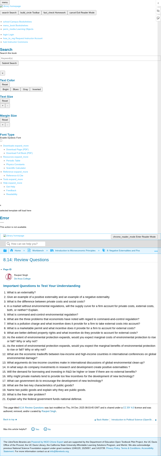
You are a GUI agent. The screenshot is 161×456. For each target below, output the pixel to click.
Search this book (8, 53)
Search (8, 244)
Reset (5, 84)
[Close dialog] (2, 222)
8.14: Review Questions (31, 407)
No (49, 429)
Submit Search (9, 63)
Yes (37, 429)
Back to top (8, 419)
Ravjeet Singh (49, 411)
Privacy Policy (113, 448)
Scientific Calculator (16, 168)
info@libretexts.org (59, 451)
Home (17, 250)
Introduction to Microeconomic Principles (75, 250)
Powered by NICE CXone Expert (47, 442)
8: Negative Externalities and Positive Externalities (131, 250)
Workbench (38, 250)
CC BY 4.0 (128, 407)
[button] (11, 190)
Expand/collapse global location (156, 250)
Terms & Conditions (130, 448)
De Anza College (22, 279)
